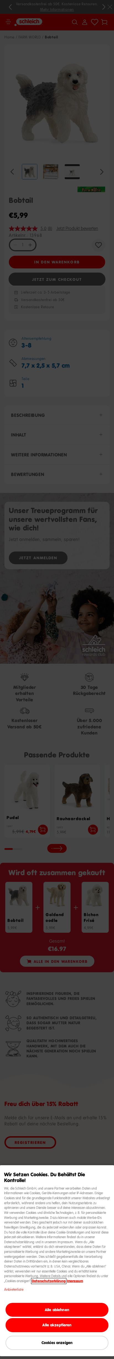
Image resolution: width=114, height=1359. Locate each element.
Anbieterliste (14, 1289)
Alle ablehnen (57, 1309)
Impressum (75, 1281)
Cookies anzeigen (57, 1342)
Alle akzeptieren (56, 1324)
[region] (57, 1260)
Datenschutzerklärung (49, 1281)
